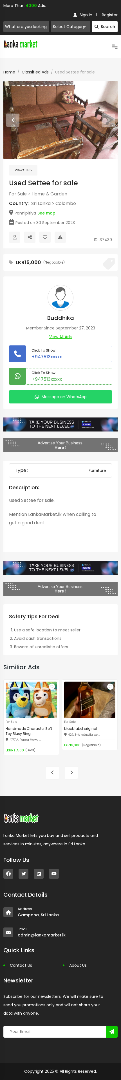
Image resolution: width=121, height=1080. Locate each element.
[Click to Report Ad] (60, 237)
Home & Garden (49, 194)
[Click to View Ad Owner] (14, 237)
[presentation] (12, 120)
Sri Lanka (41, 203)
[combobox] (70, 26)
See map (46, 213)
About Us (78, 965)
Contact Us (21, 965)
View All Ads (60, 337)
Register (110, 15)
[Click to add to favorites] (52, 687)
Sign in (86, 15)
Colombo (65, 203)
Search (108, 26)
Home (9, 72)
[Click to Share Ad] (29, 237)
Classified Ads (35, 72)
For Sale (18, 194)
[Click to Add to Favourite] (45, 237)
